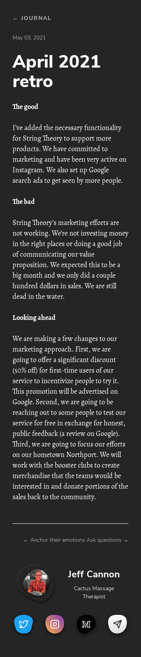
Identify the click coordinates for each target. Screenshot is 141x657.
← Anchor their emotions (54, 540)
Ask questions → (107, 540)
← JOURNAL (32, 18)
